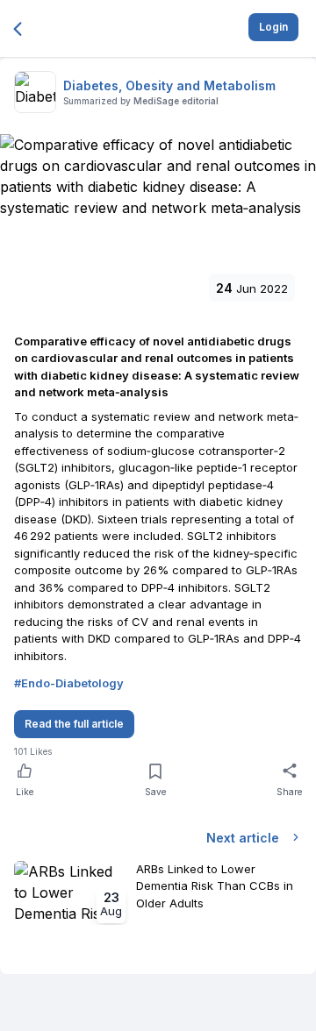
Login (273, 26)
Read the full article (74, 723)
